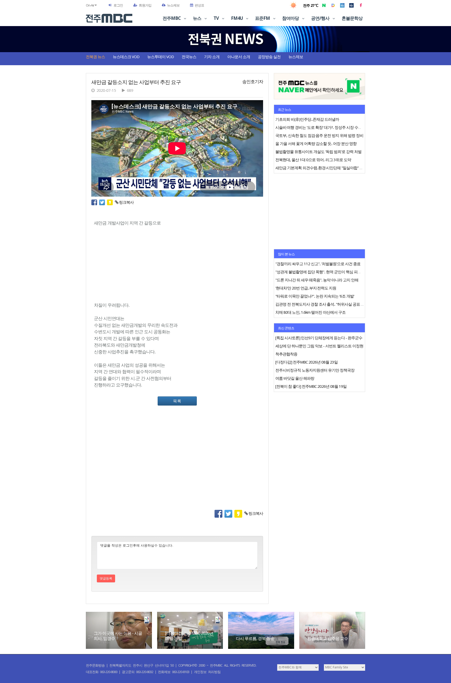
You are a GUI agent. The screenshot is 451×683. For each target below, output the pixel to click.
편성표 (199, 5)
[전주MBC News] (351, 5)
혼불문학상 (352, 18)
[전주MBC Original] (342, 5)
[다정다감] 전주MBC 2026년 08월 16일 (189, 635)
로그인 (118, 5)
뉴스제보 (173, 5)
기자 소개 (211, 56)
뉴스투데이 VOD (160, 56)
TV (216, 18)
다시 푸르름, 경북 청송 (255, 638)
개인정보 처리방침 (207, 671)
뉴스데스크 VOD (126, 56)
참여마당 (291, 18)
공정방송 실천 (269, 56)
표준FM (263, 18)
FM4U (237, 18)
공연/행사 (320, 18)
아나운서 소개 (238, 56)
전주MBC (172, 18)
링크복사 (126, 202)
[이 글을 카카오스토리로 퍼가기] (111, 202)
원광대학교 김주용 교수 (327, 638)
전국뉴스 (189, 56)
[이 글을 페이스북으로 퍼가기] (95, 202)
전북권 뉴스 (95, 56)
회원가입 (145, 5)
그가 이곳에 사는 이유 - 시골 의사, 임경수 (118, 635)
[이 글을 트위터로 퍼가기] (103, 202)
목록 (177, 400)
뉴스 (197, 18)
